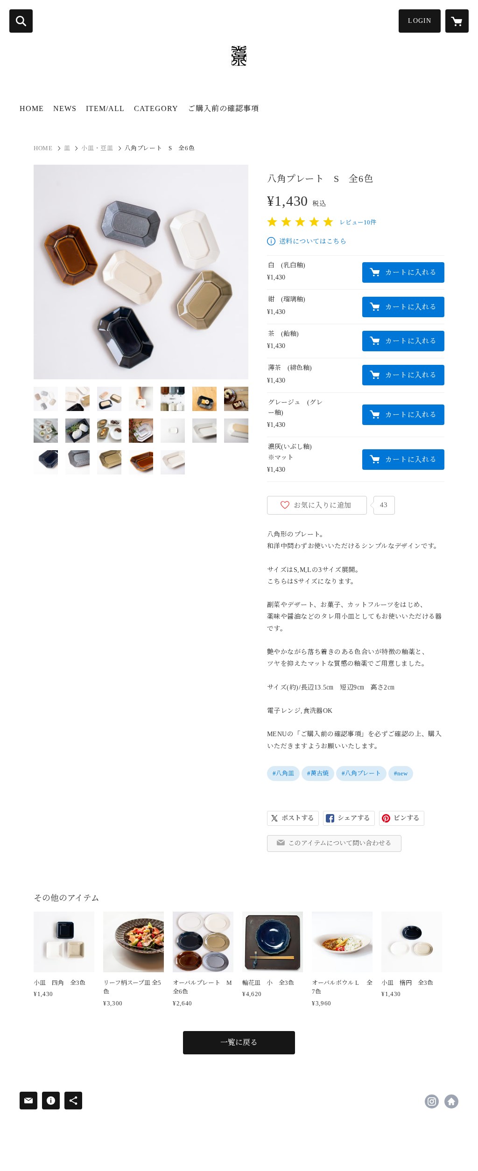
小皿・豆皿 (97, 148)
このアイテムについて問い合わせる (340, 843)
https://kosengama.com (451, 1101)
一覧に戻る (239, 1042)
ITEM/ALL (105, 108)
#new (401, 773)
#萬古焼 (318, 773)
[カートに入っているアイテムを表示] (457, 21)
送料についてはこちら (312, 241)
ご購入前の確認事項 (223, 108)
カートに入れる (410, 272)
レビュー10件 (357, 222)
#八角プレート (361, 773)
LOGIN (419, 20)
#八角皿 (283, 773)
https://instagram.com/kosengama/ (432, 1101)
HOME (32, 108)
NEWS (65, 108)
